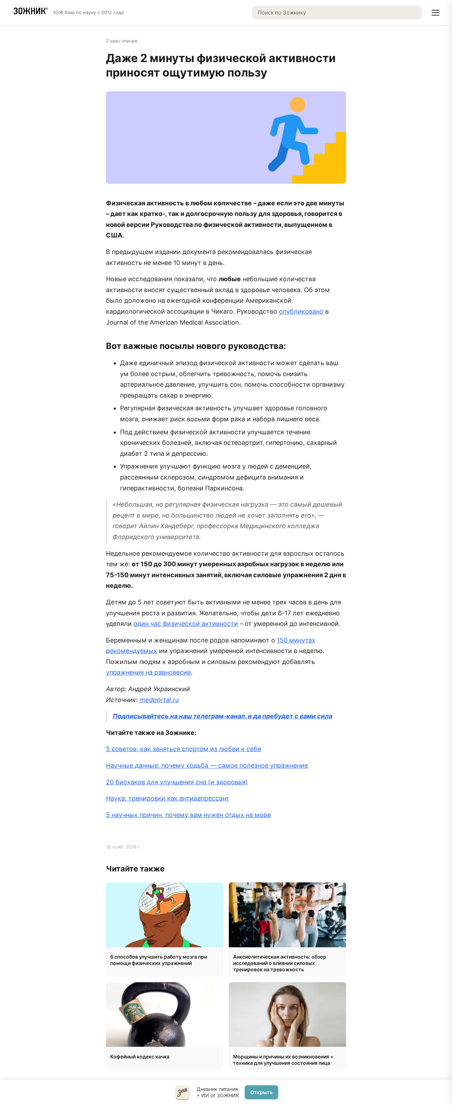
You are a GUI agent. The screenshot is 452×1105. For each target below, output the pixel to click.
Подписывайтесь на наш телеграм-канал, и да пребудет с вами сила (222, 716)
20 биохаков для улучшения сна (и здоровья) (177, 782)
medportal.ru (159, 700)
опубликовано (301, 311)
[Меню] (435, 12)
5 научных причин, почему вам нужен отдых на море (188, 815)
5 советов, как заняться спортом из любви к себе (183, 749)
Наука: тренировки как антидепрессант (167, 798)
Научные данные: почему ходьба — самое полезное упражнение (207, 765)
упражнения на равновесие (148, 672)
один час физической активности (185, 623)
